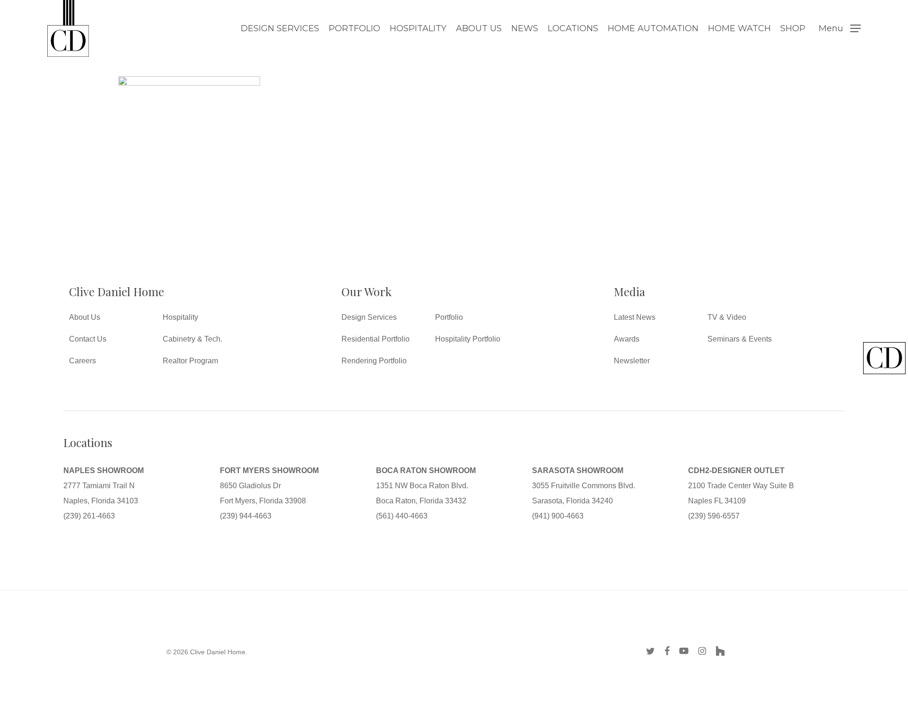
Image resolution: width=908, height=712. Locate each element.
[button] (840, 29)
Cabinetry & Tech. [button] (192, 339)
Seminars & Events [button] (739, 339)
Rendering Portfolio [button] (374, 361)
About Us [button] (84, 317)
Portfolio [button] (449, 317)
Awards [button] (626, 339)
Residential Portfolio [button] (375, 339)
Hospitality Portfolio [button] (467, 339)
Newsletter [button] (632, 361)
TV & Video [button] (726, 317)
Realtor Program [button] (190, 361)
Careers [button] (82, 361)
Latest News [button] (634, 317)
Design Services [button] (369, 317)
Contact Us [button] (87, 339)
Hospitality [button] (180, 317)
